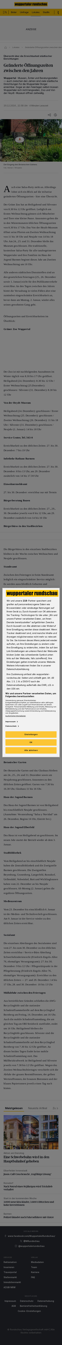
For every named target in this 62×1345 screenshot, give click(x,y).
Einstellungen (31, 734)
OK (31, 742)
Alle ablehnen (31, 750)
